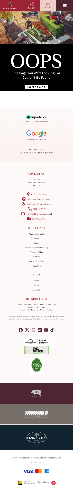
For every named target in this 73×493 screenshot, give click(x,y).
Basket (31, 8)
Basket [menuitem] (36, 280)
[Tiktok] (52, 330)
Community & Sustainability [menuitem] (36, 247)
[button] (64, 5)
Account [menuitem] (36, 289)
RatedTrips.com (39, 463)
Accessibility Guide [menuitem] (36, 233)
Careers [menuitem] (36, 242)
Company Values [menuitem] (36, 252)
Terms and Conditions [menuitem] (36, 261)
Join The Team (36, 149)
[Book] (48, 4)
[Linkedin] (40, 330)
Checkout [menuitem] (36, 285)
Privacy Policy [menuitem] (36, 265)
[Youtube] (46, 330)
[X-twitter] (27, 330)
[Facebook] (21, 330)
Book (47, 7)
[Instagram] (33, 330)
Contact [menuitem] (36, 256)
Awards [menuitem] (36, 238)
